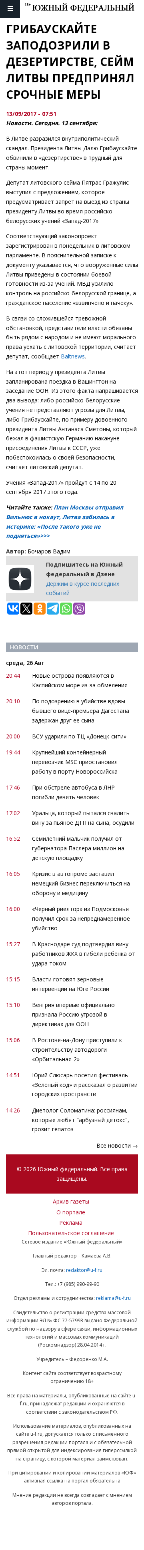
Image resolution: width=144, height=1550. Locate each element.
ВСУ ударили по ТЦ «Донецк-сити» (79, 736)
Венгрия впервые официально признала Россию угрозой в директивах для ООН (73, 1014)
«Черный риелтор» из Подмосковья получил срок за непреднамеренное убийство (81, 918)
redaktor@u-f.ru (84, 1270)
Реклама (70, 1222)
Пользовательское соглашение (71, 1233)
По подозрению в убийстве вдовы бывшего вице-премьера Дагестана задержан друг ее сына (80, 710)
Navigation (10, 9)
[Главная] (84, 9)
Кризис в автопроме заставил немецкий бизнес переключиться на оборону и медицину (81, 883)
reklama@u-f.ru (113, 1298)
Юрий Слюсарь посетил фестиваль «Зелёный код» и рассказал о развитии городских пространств (85, 1084)
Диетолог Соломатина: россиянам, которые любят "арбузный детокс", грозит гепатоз (80, 1119)
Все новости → (117, 1145)
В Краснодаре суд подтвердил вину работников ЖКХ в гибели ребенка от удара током (83, 953)
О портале (70, 1212)
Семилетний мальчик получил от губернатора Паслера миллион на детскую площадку (78, 848)
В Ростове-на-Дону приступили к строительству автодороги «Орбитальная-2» (77, 1049)
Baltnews (73, 356)
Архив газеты (71, 1201)
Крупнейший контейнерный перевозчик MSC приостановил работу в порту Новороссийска (75, 761)
